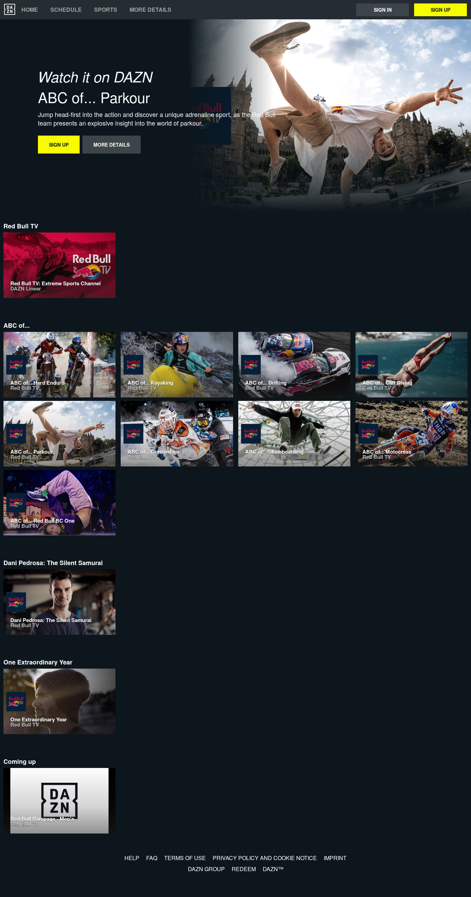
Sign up (440, 9)
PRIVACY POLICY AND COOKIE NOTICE (265, 858)
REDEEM (244, 869)
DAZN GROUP (206, 869)
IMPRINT (335, 858)
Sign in (383, 9)
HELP (131, 858)
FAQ (151, 858)
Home (29, 9)
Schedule (66, 9)
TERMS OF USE (185, 858)
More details (150, 9)
